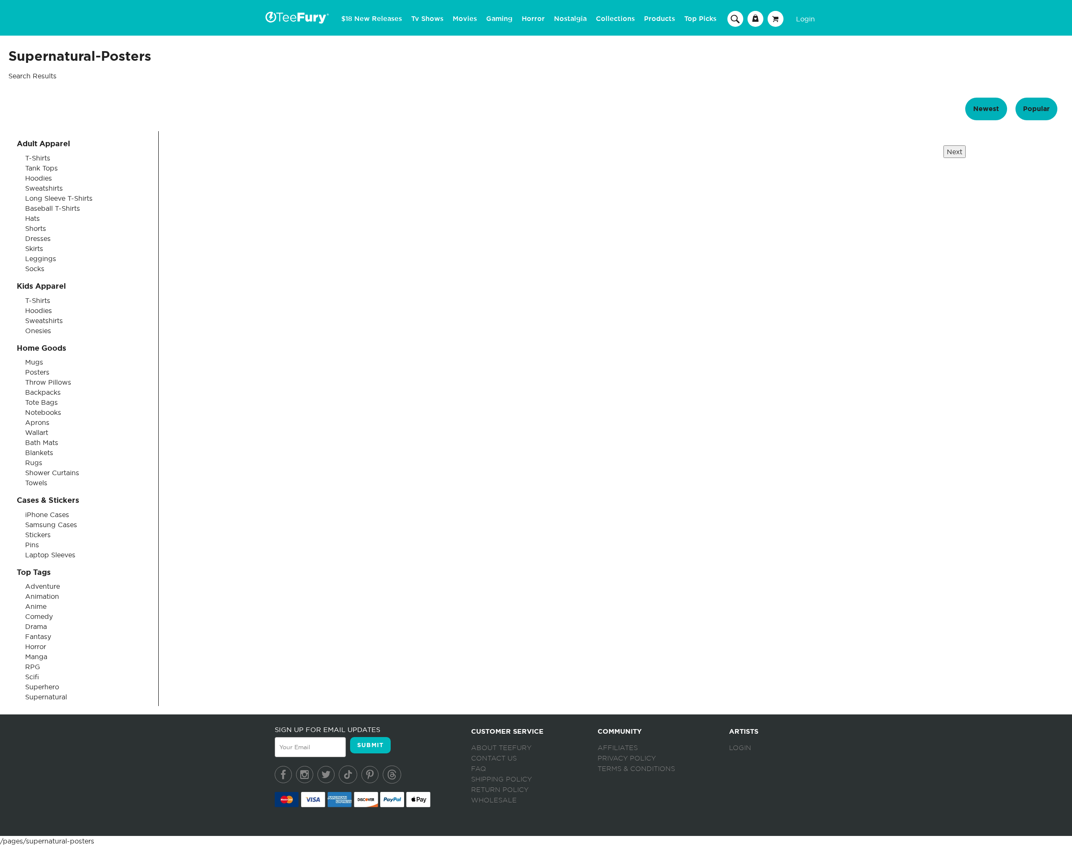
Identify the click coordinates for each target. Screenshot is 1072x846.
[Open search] (735, 18)
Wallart (36, 432)
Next (954, 151)
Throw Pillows (48, 382)
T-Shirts (37, 158)
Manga (36, 656)
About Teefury (501, 748)
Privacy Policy (627, 758)
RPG (32, 666)
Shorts (35, 228)
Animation (42, 596)
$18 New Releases (371, 19)
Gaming (499, 19)
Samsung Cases (51, 524)
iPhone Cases (47, 514)
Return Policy (499, 789)
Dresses (38, 238)
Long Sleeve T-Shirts (59, 198)
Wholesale (494, 800)
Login (805, 19)
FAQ (478, 769)
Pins (32, 545)
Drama (36, 626)
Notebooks (43, 412)
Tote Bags (41, 402)
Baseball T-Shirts (52, 208)
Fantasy (38, 636)
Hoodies (38, 178)
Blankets (39, 452)
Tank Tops (41, 168)
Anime (35, 606)
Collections (615, 19)
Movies (465, 19)
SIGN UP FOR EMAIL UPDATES (327, 729)
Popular (1036, 108)
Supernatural (46, 697)
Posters (37, 372)
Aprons (37, 422)
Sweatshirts (44, 188)
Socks (34, 268)
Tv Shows (427, 19)
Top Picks (700, 19)
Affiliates (618, 748)
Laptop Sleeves (50, 555)
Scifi (32, 677)
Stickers (38, 534)
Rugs (33, 462)
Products (659, 19)
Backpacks (43, 392)
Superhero (42, 687)
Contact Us (494, 758)
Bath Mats (41, 442)
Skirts (34, 248)
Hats (32, 218)
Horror (533, 19)
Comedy (39, 616)
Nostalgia (570, 19)
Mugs (34, 362)
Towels (36, 483)
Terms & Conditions (636, 769)
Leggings (40, 258)
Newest (986, 108)
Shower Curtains (52, 472)
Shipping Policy (501, 779)
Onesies (38, 330)
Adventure (42, 586)
